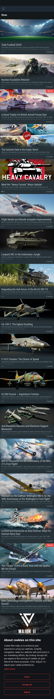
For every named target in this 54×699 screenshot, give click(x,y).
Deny (27, 677)
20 (4, 576)
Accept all (27, 684)
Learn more (9, 668)
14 (4, 331)
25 (4, 261)
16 (4, 52)
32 (4, 611)
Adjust (27, 692)
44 (4, 226)
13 (4, 506)
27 (4, 366)
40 (4, 436)
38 (4, 296)
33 (4, 401)
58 (4, 191)
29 (4, 87)
